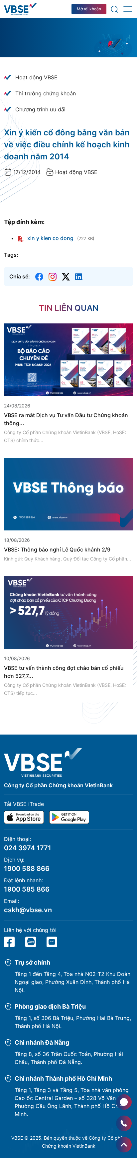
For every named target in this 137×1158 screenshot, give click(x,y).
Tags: (11, 254)
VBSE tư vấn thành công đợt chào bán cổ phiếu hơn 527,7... (64, 672)
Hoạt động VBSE (36, 77)
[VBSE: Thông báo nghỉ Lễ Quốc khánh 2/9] (68, 493)
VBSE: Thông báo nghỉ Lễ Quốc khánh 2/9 (57, 549)
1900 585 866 (27, 889)
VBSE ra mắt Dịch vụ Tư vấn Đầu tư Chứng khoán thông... (66, 419)
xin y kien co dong (49, 238)
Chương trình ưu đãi (40, 109)
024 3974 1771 (27, 848)
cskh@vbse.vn (28, 910)
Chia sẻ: (19, 276)
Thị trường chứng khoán (45, 93)
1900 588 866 (27, 869)
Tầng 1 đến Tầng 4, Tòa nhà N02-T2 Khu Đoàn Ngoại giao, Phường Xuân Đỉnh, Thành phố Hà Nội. (72, 982)
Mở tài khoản (89, 8)
